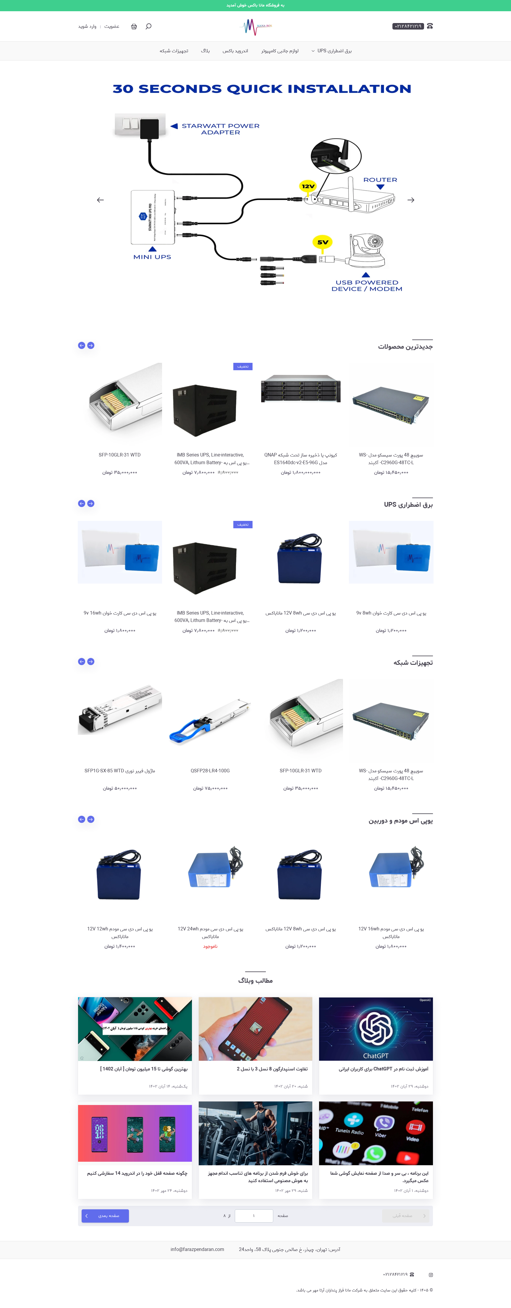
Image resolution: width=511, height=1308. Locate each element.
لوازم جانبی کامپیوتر (280, 51)
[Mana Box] (255, 26)
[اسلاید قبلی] (100, 200)
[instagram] (431, 1275)
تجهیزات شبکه (174, 51)
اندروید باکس (235, 51)
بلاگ (205, 51)
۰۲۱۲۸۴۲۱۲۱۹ (395, 1275)
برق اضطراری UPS (335, 51)
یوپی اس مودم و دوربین (401, 820)
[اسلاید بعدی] (410, 200)
